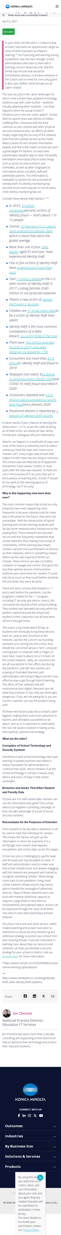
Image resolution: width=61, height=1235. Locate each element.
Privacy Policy (31, 1230)
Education (8, 31)
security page (10, 956)
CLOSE (40, 1177)
